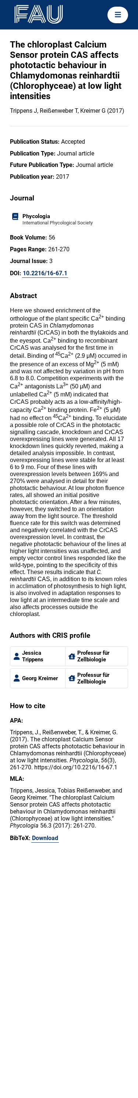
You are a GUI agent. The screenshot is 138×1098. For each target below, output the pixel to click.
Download (45, 838)
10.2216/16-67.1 (45, 273)
